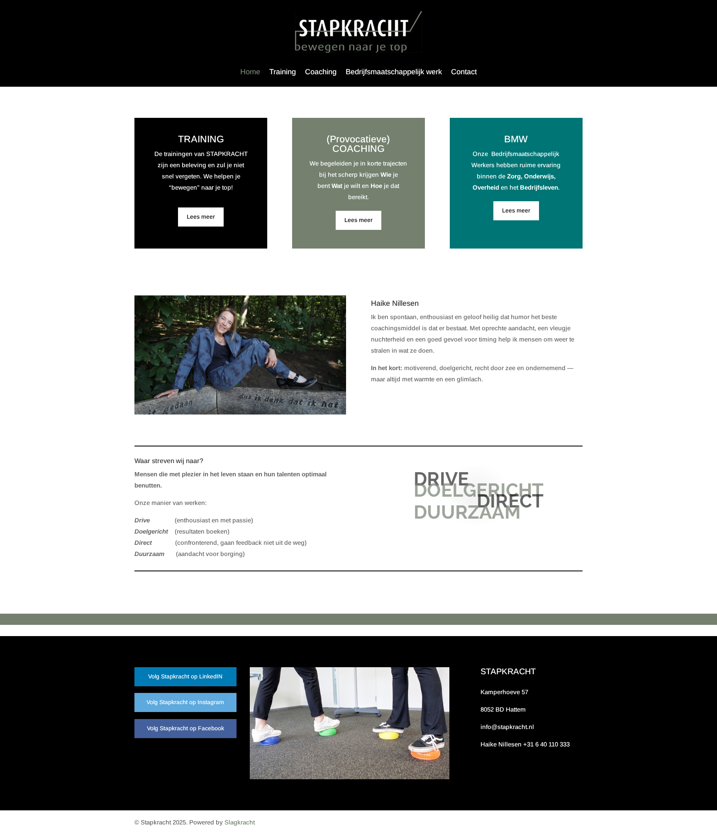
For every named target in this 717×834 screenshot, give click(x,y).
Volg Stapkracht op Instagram (185, 702)
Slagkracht (239, 822)
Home (250, 72)
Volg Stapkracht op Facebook (185, 728)
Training (282, 72)
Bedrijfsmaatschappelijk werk (394, 72)
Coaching (321, 72)
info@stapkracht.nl (507, 726)
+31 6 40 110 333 (546, 744)
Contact (464, 72)
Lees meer (201, 216)
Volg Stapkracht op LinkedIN (185, 676)
